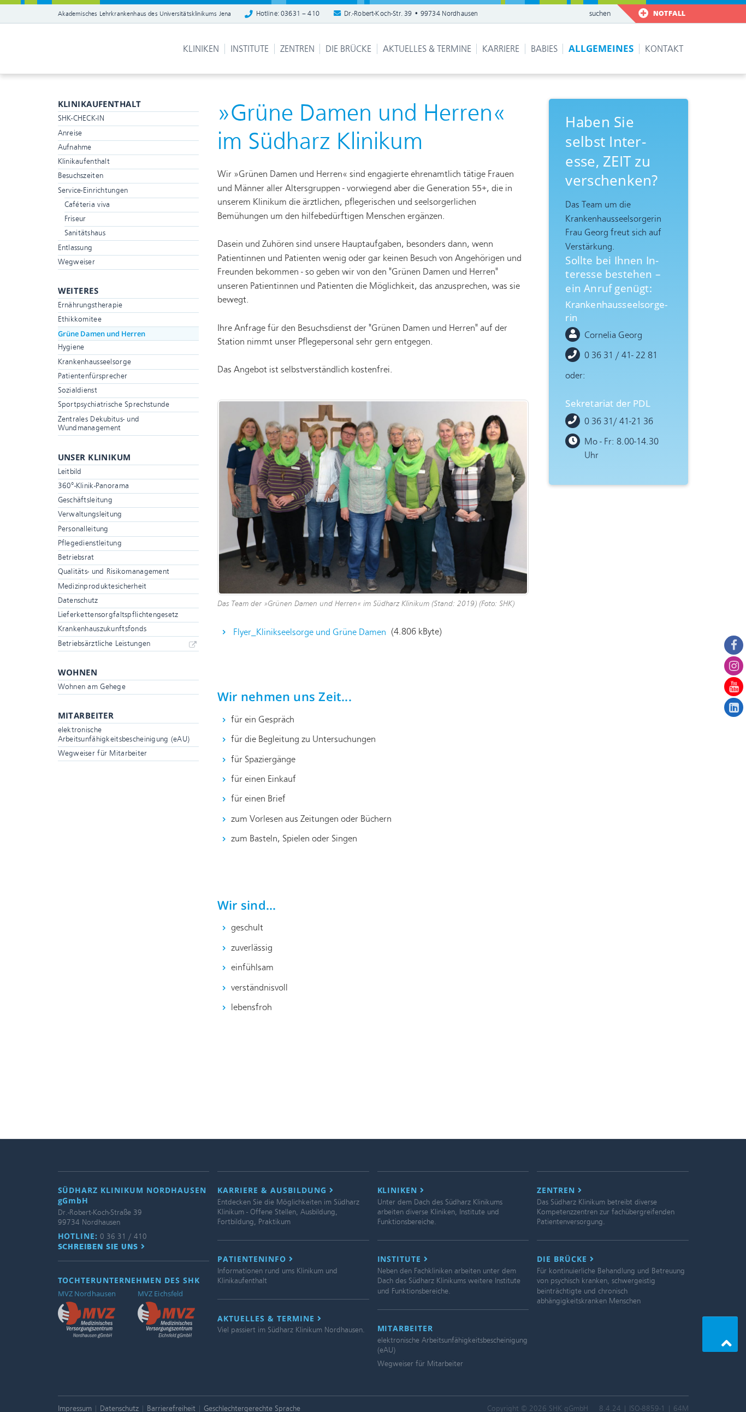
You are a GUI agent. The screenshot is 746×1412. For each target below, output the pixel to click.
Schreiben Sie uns (99, 1246)
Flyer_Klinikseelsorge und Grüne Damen (309, 631)
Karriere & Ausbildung (273, 1190)
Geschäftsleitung (85, 500)
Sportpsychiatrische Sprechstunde (114, 404)
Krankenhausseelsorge (95, 362)
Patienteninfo (253, 1259)
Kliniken (201, 49)
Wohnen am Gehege (92, 687)
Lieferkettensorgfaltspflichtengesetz (118, 614)
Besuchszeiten (81, 175)
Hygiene (71, 347)
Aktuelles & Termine (427, 49)
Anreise (70, 133)
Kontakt (664, 49)
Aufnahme (75, 147)
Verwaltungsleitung (90, 514)
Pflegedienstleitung (90, 543)
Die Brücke (348, 49)
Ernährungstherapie (90, 305)
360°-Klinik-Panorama (93, 486)
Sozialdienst (77, 390)
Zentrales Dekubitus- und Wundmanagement (99, 423)
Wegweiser (77, 262)
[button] (720, 1334)
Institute (249, 49)
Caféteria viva (87, 204)
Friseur (75, 219)
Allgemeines (601, 48)
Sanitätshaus (84, 233)
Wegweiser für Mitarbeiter (102, 753)
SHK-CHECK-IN (81, 118)
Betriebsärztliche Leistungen (104, 643)
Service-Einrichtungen (93, 190)
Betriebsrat (76, 557)
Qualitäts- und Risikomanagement (114, 571)
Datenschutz (78, 600)
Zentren (297, 49)
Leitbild (70, 471)
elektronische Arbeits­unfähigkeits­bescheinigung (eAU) (124, 734)
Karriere (500, 49)
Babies (544, 49)
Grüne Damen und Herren (101, 334)
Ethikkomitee (80, 319)
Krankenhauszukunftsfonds (102, 629)
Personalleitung (83, 529)
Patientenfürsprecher (93, 376)
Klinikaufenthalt (84, 161)
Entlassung (75, 248)
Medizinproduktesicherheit (102, 586)
